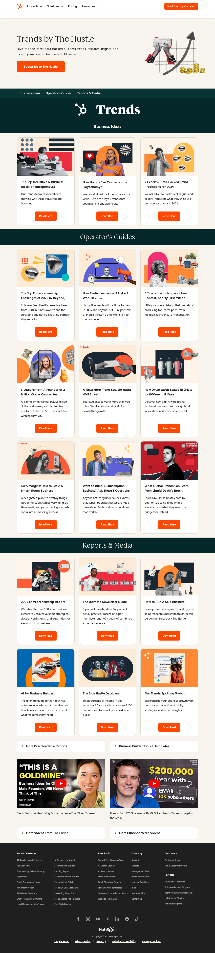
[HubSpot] (19, 6)
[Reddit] (127, 919)
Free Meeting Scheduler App (31, 871)
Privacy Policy (83, 941)
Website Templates (107, 899)
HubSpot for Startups (175, 898)
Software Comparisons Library (113, 893)
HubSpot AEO (23, 866)
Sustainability (138, 893)
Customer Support (174, 860)
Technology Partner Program (178, 893)
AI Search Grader (106, 866)
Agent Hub (22, 877)
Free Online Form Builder (66, 877)
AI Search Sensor (106, 871)
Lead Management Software (30, 904)
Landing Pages (61, 871)
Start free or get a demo (181, 6)
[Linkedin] (117, 919)
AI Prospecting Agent (64, 860)
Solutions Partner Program (177, 887)
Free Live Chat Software (66, 888)
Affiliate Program (173, 904)
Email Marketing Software (29, 899)
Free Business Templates (110, 888)
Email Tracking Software (28, 882)
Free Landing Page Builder (67, 899)
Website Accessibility (124, 941)
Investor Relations (140, 882)
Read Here (45, 216)
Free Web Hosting (63, 904)
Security (101, 941)
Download (45, 635)
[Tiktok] (137, 919)
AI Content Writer (25, 888)
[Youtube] (98, 919)
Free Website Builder (64, 866)
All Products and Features (29, 860)
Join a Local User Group (176, 866)
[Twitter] (107, 919)
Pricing (72, 6)
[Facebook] (78, 919)
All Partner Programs (175, 882)
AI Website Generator (27, 893)
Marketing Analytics (64, 893)
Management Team (141, 871)
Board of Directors (140, 877)
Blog (134, 888)
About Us (136, 860)
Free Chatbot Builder (64, 882)
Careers (135, 866)
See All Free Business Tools (111, 860)
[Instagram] (88, 919)
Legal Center (61, 941)
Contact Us (137, 899)
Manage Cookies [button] (151, 941)
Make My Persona (106, 877)
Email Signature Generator (111, 882)
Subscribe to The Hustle (41, 67)
